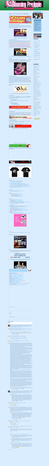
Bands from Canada (35, 98)
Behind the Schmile (35, 102)
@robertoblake (35, 73)
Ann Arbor (38, 88)
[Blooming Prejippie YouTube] (36, 36)
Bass (34, 100)
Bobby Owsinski (35, 109)
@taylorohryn (39, 73)
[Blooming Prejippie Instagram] (40, 36)
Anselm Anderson (35, 89)
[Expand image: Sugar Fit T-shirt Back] (25, 172)
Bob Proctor (39, 108)
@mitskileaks (35, 71)
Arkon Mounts (38, 92)
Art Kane (34, 93)
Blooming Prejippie (35, 108)
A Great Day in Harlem (36, 75)
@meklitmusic (38, 70)
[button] (41, 5)
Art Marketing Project (38, 93)
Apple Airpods (35, 91)
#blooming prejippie (35, 65)
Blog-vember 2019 (39, 106)
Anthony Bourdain (35, 90)
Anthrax (39, 90)
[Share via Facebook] (9, 306)
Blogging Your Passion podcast (37, 107)
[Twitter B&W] (39, 36)
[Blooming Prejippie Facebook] (38, 36)
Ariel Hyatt (34, 92)
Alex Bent (39, 81)
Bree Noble (38, 111)
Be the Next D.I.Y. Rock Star (36, 101)
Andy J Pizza (34, 88)
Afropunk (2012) (35, 79)
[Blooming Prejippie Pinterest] (35, 36)
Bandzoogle (34, 99)
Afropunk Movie (35, 80)
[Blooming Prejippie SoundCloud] (34, 36)
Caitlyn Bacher (35, 115)
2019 (38, 66)
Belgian (39, 102)
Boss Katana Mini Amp (36, 110)
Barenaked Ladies (39, 99)
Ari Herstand (38, 91)
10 (36, 66)
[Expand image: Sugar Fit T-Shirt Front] (14, 172)
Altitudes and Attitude (36, 83)
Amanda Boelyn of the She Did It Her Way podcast (37, 84)
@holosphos (34, 70)
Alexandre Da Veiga (35, 82)
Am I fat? (40, 83)
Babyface (34, 97)
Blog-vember (35, 106)
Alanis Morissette (35, 81)
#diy (39, 65)
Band (36, 97)
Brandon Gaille (35, 111)
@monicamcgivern (35, 72)
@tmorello (34, 74)
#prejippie (34, 66)
